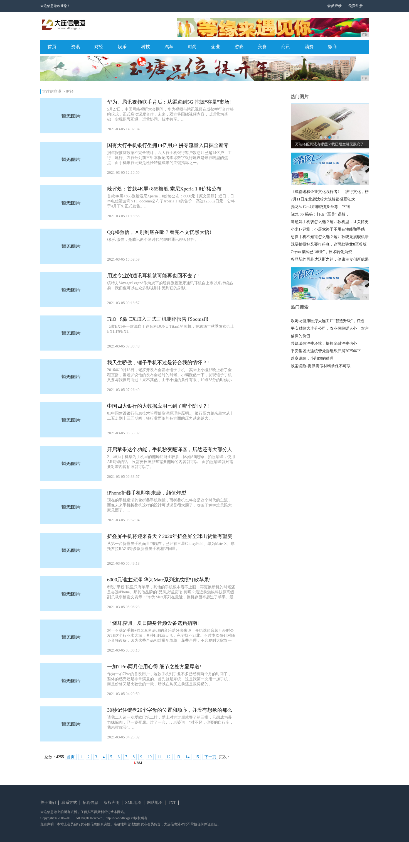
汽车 (168, 46)
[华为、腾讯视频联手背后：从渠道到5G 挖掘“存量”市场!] (71, 132)
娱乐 (122, 46)
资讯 (75, 46)
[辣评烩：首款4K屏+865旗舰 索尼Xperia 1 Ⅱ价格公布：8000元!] (71, 219)
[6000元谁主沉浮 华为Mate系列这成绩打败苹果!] (71, 610)
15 (197, 757)
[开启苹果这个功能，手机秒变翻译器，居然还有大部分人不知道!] (71, 480)
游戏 (239, 46)
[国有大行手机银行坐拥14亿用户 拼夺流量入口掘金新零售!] (71, 175)
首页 (52, 46)
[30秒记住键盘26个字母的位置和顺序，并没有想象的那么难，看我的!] (71, 740)
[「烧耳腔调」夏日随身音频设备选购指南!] (71, 653)
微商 (332, 46)
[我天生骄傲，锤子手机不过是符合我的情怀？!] (71, 393)
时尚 (192, 46)
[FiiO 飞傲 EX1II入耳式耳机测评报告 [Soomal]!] (71, 349)
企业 (215, 46)
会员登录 (334, 6)
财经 (98, 46)
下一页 (210, 757)
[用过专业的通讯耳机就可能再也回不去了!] (71, 306)
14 (187, 757)
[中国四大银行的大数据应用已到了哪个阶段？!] (71, 436)
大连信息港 (51, 91)
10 (150, 757)
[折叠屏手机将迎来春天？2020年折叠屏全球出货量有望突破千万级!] (71, 566)
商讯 (285, 46)
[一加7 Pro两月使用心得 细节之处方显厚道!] (71, 697)
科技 (145, 46)
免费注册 (355, 6)
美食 (262, 46)
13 (178, 757)
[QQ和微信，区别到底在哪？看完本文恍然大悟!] (71, 262)
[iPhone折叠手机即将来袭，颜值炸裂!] (71, 523)
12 (169, 757)
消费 (309, 46)
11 (159, 757)
